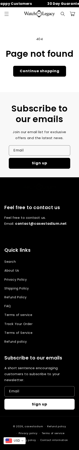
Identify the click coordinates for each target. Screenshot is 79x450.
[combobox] (15, 440)
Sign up (39, 163)
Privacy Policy (15, 279)
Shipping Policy (16, 288)
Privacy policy (28, 433)
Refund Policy (15, 297)
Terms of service (18, 315)
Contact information (54, 440)
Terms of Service (18, 333)
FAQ (7, 306)
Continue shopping (39, 71)
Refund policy (15, 341)
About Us (11, 270)
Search (10, 261)
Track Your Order (18, 324)
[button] (6, 14)
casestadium (34, 426)
